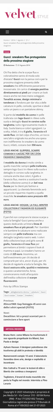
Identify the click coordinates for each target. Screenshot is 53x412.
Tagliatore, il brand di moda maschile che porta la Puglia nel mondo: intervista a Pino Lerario (25, 380)
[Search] (46, 32)
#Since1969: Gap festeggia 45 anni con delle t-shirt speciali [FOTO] (25, 304)
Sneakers (29, 295)
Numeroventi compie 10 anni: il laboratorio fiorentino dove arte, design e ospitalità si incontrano (25, 359)
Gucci (43, 292)
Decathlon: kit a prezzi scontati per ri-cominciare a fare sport (25, 316)
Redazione (10, 65)
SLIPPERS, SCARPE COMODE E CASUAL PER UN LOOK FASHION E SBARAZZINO (22, 154)
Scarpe (6, 52)
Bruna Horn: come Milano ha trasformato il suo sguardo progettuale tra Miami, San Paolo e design (25, 338)
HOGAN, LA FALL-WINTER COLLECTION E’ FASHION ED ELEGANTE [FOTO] (26, 208)
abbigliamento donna (20, 292)
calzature (35, 292)
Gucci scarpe (9, 295)
